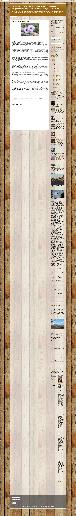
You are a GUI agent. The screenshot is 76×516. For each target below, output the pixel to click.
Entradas (14, 497)
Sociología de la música (55, 80)
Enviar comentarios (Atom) (21, 134)
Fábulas (52, 60)
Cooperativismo (53, 54)
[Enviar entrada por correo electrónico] (35, 98)
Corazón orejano (53, 55)
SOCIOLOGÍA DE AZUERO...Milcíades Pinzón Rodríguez (34, 6)
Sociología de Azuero (61, 383)
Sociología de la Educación (55, 76)
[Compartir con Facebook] (40, 98)
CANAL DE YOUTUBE (52, 379)
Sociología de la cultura (55, 75)
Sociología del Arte (54, 83)
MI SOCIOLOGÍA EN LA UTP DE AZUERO (59, 109)
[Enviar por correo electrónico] (37, 98)
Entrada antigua (44, 132)
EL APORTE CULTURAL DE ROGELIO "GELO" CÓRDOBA (59, 102)
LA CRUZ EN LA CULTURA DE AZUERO (59, 116)
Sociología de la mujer (54, 79)
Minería (52, 68)
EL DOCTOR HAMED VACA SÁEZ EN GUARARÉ (59, 165)
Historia (52, 64)
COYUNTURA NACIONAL (55, 56)
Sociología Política (54, 87)
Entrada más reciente (17, 132)
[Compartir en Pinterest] (41, 98)
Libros (52, 67)
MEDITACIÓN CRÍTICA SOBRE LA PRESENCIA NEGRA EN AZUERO (59, 149)
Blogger (53, 506)
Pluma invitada (53, 72)
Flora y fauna (53, 63)
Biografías (52, 50)
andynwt (42, 506)
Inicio (31, 132)
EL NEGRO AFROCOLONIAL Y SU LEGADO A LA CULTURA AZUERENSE (59, 93)
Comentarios (15, 499)
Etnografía (52, 59)
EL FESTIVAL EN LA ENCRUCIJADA (58, 132)
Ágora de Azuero (53, 48)
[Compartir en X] (39, 98)
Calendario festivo (17, 99)
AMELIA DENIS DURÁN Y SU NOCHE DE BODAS (59, 157)
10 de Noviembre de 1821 (55, 47)
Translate (58, 39)
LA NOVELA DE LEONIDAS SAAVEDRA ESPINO (59, 140)
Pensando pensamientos (55, 71)
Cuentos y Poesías (54, 58)
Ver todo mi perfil (61, 481)
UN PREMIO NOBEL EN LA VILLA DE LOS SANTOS (59, 124)
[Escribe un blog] (38, 98)
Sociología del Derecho (55, 84)
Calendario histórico (54, 52)
